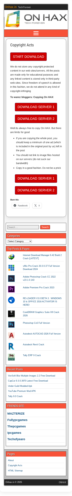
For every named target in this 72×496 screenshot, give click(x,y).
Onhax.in (11, 7)
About (11, 460)
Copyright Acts (22, 45)
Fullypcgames (17, 420)
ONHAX (62, 482)
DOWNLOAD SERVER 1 (36, 107)
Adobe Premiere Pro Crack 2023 (38, 287)
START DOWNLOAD (28, 57)
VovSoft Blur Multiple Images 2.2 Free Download (31, 375)
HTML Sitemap (15, 470)
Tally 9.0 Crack (15, 396)
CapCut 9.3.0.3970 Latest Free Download (28, 381)
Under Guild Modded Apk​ (20, 386)
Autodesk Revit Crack (33, 344)
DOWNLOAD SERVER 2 (36, 119)
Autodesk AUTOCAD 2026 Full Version (42, 333)
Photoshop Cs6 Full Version (36, 323)
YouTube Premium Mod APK (22, 391)
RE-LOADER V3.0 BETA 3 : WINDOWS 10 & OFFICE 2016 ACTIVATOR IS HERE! (42, 301)
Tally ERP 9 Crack (32, 355)
